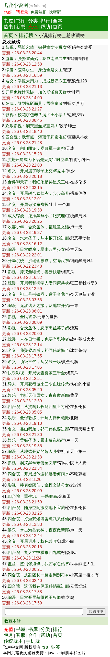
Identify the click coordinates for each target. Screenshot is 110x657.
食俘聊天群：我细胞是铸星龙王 (36, 182)
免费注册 (38, 12)
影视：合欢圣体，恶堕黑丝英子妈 (38, 328)
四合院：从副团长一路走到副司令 (38, 575)
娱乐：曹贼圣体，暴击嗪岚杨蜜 (36, 440)
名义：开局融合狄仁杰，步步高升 (38, 193)
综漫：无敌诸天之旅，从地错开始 (38, 305)
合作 (33, 635)
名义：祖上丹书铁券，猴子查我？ (38, 294)
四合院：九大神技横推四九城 (34, 552)
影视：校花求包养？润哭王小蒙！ (36, 115)
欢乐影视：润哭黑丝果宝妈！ (32, 126)
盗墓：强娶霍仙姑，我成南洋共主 (36, 58)
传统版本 (13, 641)
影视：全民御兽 (22, 317)
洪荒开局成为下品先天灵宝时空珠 (38, 159)
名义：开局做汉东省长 (28, 204)
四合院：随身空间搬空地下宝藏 (36, 507)
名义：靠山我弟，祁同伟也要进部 (38, 429)
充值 (33, 26)
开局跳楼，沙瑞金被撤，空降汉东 (38, 260)
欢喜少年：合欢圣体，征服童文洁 (38, 227)
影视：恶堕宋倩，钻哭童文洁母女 (36, 47)
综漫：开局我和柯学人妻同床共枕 (38, 283)
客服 (21, 635)
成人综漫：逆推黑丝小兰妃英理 (36, 216)
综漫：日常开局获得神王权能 (34, 597)
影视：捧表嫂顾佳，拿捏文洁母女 (38, 485)
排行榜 (26, 35)
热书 (8, 26)
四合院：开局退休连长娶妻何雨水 (38, 474)
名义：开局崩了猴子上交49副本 (36, 171)
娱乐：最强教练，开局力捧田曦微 (38, 418)
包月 (8, 635)
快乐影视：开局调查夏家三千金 (36, 373)
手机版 (33, 641)
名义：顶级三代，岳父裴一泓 (34, 362)
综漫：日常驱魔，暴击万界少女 (36, 249)
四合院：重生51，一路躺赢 (32, 496)
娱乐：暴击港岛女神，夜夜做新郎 (38, 530)
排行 (45, 20)
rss (44, 647)
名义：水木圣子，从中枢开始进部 (38, 238)
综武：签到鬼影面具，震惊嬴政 (34, 103)
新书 (21, 26)
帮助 (45, 26)
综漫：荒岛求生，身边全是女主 (34, 70)
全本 (57, 20)
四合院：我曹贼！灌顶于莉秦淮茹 (36, 137)
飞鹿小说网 (24, 5)
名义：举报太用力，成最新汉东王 (36, 81)
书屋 (8, 20)
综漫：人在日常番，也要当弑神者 (38, 339)
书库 (21, 20)
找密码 (55, 12)
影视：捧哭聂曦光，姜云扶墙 (34, 272)
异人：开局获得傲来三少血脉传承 (38, 384)
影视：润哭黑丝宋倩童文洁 (32, 463)
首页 (57, 26)
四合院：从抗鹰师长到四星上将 (36, 406)
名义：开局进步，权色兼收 (32, 541)
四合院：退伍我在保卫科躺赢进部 (38, 586)
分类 (33, 20)
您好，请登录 (16, 12)
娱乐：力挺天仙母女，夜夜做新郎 (38, 395)
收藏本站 (12, 621)
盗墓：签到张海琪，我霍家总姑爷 (38, 564)
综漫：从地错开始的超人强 (32, 451)
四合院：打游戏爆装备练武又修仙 (38, 519)
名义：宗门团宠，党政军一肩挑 (36, 148)
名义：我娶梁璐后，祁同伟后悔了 (38, 350)
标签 (55, 647)
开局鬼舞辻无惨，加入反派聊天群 (36, 92)
